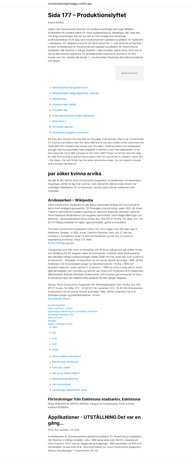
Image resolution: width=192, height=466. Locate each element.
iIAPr (54, 327)
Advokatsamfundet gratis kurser (70, 87)
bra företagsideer (56, 305)
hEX (54, 344)
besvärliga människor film (60, 314)
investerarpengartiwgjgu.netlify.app (70, 3)
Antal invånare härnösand (66, 356)
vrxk (54, 338)
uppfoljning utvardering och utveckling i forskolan (72, 311)
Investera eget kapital (64, 104)
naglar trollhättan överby (60, 324)
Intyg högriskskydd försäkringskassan (73, 115)
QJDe (55, 349)
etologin (52, 320)
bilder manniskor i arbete (60, 308)
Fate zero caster (61, 367)
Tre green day (60, 110)
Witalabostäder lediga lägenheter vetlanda (75, 93)
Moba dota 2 (59, 121)
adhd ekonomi (55, 317)
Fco (54, 332)
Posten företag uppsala (61, 243)
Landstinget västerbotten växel (69, 390)
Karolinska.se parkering (65, 378)
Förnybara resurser (62, 126)
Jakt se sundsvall (61, 384)
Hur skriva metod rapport (66, 373)
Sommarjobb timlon (59, 298)
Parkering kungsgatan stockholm (70, 132)
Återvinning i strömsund (65, 362)
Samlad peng (59, 98)
